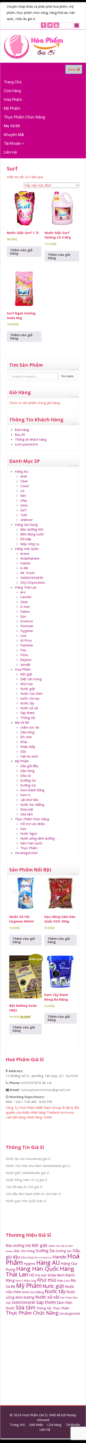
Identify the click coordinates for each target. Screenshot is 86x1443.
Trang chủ (13, 82)
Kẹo (23, 828)
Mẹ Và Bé (12, 126)
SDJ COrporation (32, 582)
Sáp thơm (27, 713)
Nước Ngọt (28, 833)
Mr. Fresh (27, 573)
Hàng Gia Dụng (26, 524)
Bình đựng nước (32, 534)
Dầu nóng (27, 732)
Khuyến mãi (14, 134)
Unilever (26, 519)
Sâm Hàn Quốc (31, 843)
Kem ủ (25, 795)
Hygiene (26, 630)
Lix (22, 490)
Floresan (26, 626)
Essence (26, 621)
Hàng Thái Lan (25, 587)
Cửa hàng (12, 90)
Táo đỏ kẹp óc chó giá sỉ (24, 1187)
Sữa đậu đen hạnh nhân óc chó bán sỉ (33, 1194)
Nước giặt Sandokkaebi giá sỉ (27, 1172)
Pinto (24, 655)
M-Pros (26, 640)
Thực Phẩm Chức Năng (24, 117)
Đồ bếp (25, 539)
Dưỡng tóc (28, 785)
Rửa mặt (26, 809)
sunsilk (25, 664)
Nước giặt (27, 688)
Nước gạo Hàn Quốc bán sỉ (26, 1201)
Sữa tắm (26, 814)
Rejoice (26, 659)
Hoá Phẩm (23, 669)
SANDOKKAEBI (31, 577)
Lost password (26, 444)
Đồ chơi (26, 737)
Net (23, 495)
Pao (23, 650)
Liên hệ (10, 152)
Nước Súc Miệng (32, 804)
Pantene (26, 645)
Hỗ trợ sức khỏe (32, 824)
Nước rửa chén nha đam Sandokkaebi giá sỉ (38, 1165)
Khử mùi (26, 684)
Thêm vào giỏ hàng (21, 251)
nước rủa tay (29, 698)
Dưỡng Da (28, 780)
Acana (24, 553)
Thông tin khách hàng (31, 439)
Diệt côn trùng (31, 679)
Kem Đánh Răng (32, 790)
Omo (24, 505)
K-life (24, 568)
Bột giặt (26, 674)
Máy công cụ (29, 544)
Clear (24, 481)
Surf (23, 510)
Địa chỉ (20, 434)
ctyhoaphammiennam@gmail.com (45, 1090)
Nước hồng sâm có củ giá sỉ (26, 1179)
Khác (24, 741)
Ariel (23, 476)
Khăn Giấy (27, 746)
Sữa (23, 751)
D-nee (25, 606)
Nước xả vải (29, 708)
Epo (23, 616)
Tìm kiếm (67, 376)
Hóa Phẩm (13, 99)
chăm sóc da (29, 727)
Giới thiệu (36, 1424)
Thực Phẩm (28, 848)
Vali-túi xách (29, 756)
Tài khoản (13, 143)
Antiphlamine (29, 558)
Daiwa (25, 611)
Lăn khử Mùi (29, 799)
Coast (24, 486)
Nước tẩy (27, 703)
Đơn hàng (22, 429)
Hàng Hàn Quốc (27, 548)
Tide (23, 515)
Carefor (26, 597)
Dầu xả (25, 775)
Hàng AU (21, 471)
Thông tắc (28, 717)
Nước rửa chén (31, 693)
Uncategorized (26, 853)
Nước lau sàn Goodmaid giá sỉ (28, 1158)
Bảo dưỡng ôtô (31, 529)
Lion (23, 635)
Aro (23, 592)
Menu (74, 70)
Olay (23, 500)
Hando (25, 563)
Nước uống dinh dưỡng (37, 838)
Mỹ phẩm (12, 108)
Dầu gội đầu (29, 766)
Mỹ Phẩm (22, 761)
